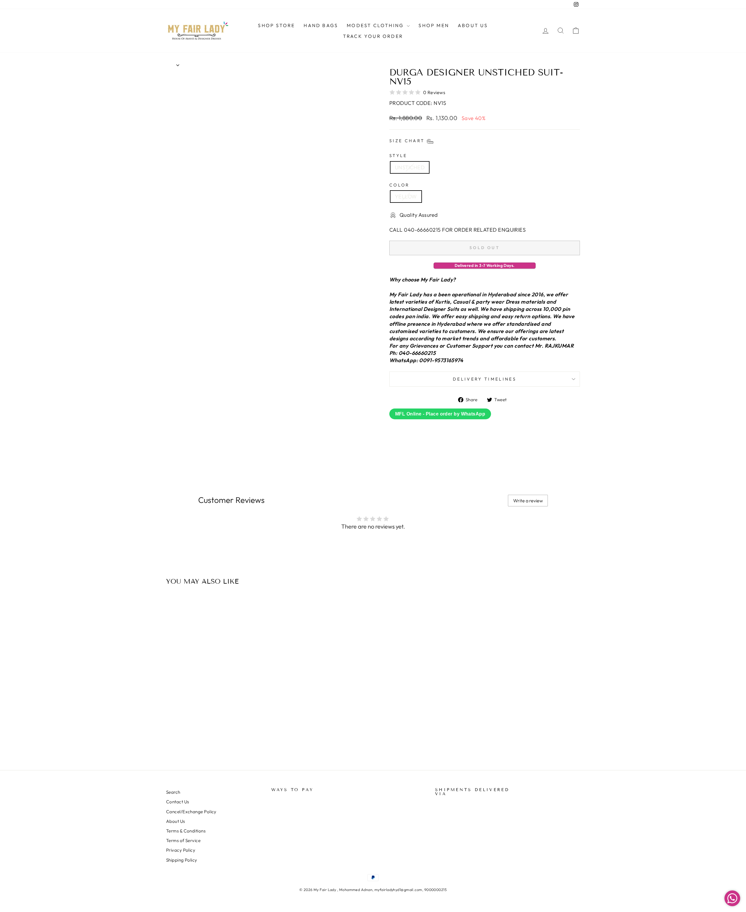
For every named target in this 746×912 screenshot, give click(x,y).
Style (398, 155)
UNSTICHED (410, 167)
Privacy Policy (180, 850)
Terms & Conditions (185, 831)
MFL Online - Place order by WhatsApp (440, 413)
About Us (473, 25)
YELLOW (406, 196)
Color (399, 185)
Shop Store (276, 25)
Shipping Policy (181, 860)
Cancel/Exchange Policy (191, 811)
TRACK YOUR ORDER (373, 36)
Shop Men (433, 25)
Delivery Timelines (484, 379)
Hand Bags (321, 25)
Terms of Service (183, 840)
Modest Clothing (376, 25)
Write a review (528, 500)
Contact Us (177, 801)
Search (173, 792)
